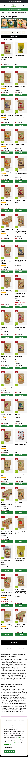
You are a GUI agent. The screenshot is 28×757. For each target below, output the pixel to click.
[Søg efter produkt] (5, 5)
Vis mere (14, 642)
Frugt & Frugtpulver (21, 12)
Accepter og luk (9, 751)
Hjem (2, 12)
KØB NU (7, 241)
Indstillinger (8, 747)
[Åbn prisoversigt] (8, 65)
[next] (26, 33)
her (19, 737)
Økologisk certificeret (14, 1)
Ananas (8, 32)
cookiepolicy (7, 744)
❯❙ (15, 650)
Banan (19, 32)
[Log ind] (20, 5)
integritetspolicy (15, 743)
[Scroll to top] (14, 756)
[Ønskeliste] (22, 5)
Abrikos (14, 32)
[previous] (2, 33)
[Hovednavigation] (2, 5)
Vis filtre (14, 36)
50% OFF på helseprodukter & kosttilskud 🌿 (14, 9)
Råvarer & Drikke (10, 12)
